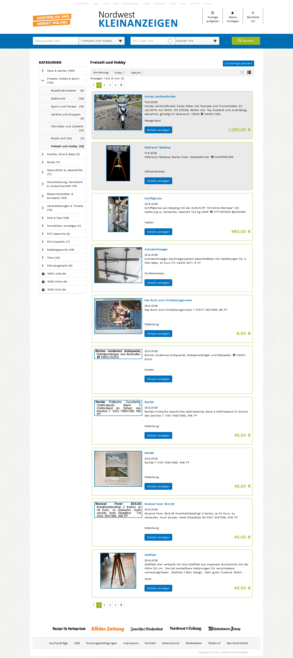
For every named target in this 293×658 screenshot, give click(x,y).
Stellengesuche (66, 249)
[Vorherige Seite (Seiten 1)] (93, 85)
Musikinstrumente (68, 91)
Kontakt (150, 643)
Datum (135, 72)
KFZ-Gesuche (64, 233)
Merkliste (253, 19)
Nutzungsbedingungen (101, 643)
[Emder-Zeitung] (107, 628)
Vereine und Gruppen (68, 117)
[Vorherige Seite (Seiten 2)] (93, 605)
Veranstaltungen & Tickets (65, 207)
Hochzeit (160, 4)
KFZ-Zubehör (64, 241)
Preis (118, 72)
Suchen (247, 41)
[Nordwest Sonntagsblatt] (185, 628)
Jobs (95, 4)
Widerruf (214, 643)
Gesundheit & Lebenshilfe (65, 172)
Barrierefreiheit (237, 643)
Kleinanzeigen (131, 4)
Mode (59, 162)
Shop (183, 4)
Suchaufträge (58, 643)
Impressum (131, 643)
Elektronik (68, 99)
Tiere (59, 257)
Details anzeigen (159, 129)
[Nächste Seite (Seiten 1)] (121, 85)
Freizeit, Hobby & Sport (63, 80)
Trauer (146, 4)
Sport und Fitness (68, 107)
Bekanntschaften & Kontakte (62, 196)
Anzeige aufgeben (212, 19)
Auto (116, 4)
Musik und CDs (68, 139)
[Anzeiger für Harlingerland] (68, 628)
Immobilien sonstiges (66, 225)
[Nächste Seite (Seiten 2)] (121, 605)
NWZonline (82, 4)
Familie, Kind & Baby (66, 154)
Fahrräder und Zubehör (68, 129)
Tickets (208, 4)
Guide (172, 4)
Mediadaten (194, 643)
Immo (106, 4)
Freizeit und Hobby (68, 147)
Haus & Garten (66, 70)
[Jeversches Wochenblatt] (146, 628)
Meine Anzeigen (233, 19)
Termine (194, 4)
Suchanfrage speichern (238, 63)
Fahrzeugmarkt (65, 265)
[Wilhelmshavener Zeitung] (224, 628)
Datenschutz (170, 643)
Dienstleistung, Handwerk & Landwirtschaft (66, 184)
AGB (77, 643)
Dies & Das (63, 217)
